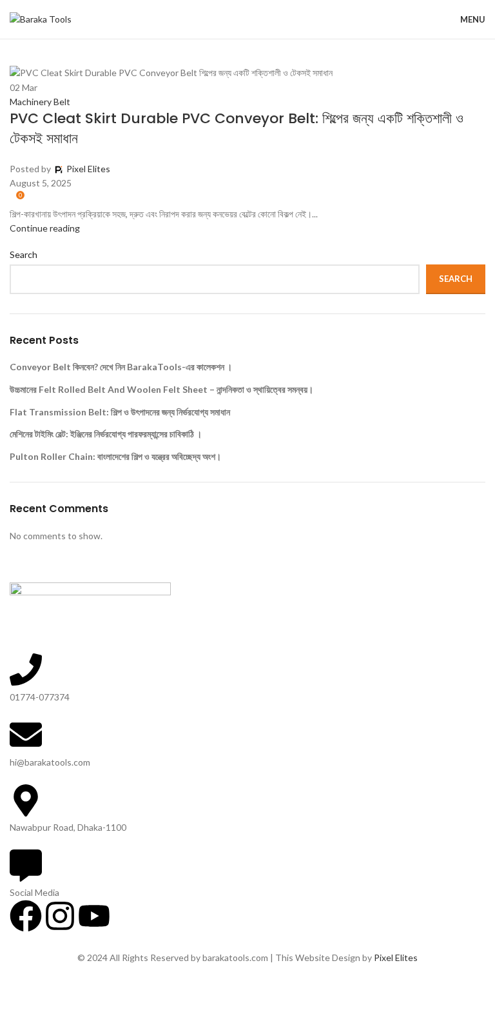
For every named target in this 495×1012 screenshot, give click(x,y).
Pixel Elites (396, 957)
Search (455, 278)
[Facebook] (26, 916)
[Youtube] (94, 916)
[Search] (426, 19)
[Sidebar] (16, 996)
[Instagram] (60, 916)
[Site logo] (41, 18)
